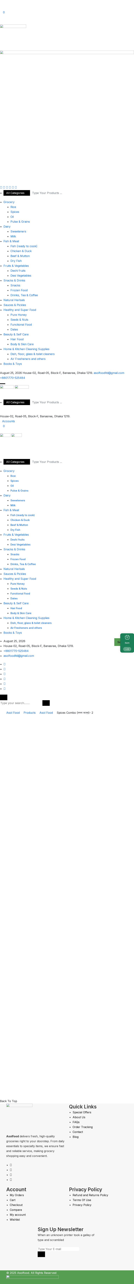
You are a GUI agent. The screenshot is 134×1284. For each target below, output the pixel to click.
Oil (12, 216)
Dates (14, 329)
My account (18, 1214)
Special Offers (82, 1112)
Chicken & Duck (21, 251)
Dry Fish (16, 261)
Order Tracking (83, 1127)
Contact (78, 1132)
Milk (13, 236)
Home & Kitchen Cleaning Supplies (26, 349)
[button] (2, 383)
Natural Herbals (14, 300)
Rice (13, 207)
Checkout (16, 1205)
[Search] (1, 22)
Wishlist (15, 1219)
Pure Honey (18, 314)
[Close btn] (1, 2)
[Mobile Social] (4, 664)
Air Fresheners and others (28, 359)
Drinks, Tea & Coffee (24, 295)
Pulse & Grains (20, 221)
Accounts (8, 421)
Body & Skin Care (22, 344)
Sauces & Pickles (14, 305)
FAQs (76, 1122)
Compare (16, 1210)
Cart (12, 1200)
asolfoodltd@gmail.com (109, 373)
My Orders (17, 1195)
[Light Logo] (67, 117)
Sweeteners (18, 231)
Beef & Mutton (20, 256)
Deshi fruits (17, 270)
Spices (14, 212)
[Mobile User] (1, 451)
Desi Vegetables (20, 275)
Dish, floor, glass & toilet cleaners (32, 354)
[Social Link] (1, 187)
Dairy (6, 226)
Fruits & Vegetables (16, 265)
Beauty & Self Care (16, 334)
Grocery (8, 202)
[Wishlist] (25, 1039)
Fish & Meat (11, 241)
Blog (76, 1137)
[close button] (3, 697)
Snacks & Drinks (14, 280)
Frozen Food (19, 290)
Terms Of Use (82, 1200)
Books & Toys (12, 364)
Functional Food (21, 324)
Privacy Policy (82, 1205)
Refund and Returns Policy (90, 1195)
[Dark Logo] (13, 37)
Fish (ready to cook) (23, 246)
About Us (79, 1117)
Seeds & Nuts (19, 319)
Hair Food (17, 339)
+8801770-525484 (12, 378)
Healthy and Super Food (19, 310)
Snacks (15, 285)
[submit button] (46, 703)
